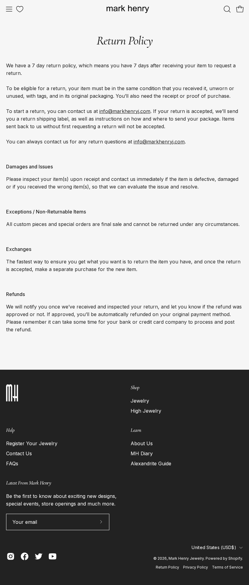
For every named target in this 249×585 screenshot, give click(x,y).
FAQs (12, 463)
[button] (226, 9)
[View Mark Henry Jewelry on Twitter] (38, 556)
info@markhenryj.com (124, 111)
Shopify (235, 558)
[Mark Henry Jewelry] (128, 9)
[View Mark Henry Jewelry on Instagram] (10, 556)
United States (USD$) (214, 547)
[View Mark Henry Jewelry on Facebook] (24, 556)
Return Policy (167, 567)
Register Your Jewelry (31, 443)
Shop (135, 387)
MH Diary (142, 453)
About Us (142, 443)
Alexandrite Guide (151, 463)
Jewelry (140, 401)
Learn (136, 430)
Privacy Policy (195, 567)
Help (10, 430)
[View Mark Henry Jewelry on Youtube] (52, 556)
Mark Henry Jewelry (186, 558)
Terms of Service (227, 567)
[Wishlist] (19, 9)
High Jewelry (146, 411)
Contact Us (19, 453)
